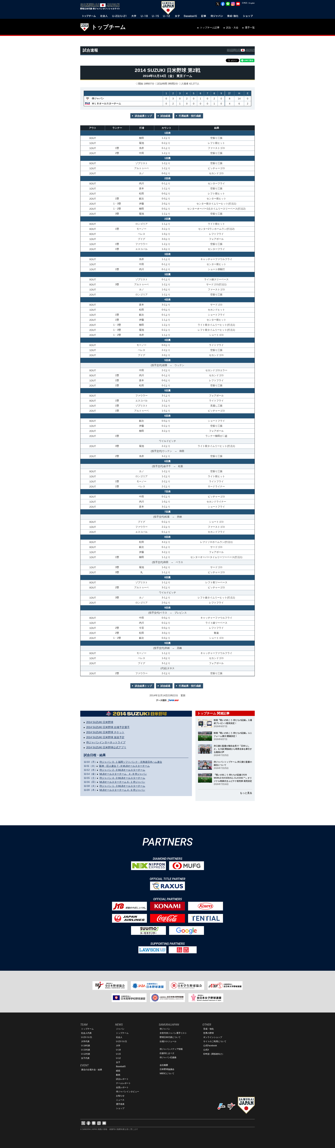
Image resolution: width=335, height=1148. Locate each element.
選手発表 (120, 1104)
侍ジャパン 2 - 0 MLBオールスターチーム (122, 770)
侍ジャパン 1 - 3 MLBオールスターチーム (122, 786)
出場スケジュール (168, 1041)
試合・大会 (232, 27)
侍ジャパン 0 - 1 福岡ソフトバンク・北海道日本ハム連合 (130, 762)
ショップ (120, 1108)
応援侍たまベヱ (167, 1053)
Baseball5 (121, 1066)
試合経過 (165, 115)
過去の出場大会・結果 (91, 1069)
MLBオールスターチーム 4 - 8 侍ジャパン (123, 774)
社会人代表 (86, 1033)
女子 (118, 1062)
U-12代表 (85, 1054)
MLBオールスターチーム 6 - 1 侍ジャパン (122, 782)
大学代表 (85, 1041)
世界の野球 (208, 1033)
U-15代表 (85, 1050)
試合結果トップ (143, 115)
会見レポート (122, 1087)
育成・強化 (208, 1029)
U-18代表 (85, 1045)
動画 (118, 1075)
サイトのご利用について (214, 1041)
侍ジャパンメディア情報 (171, 1049)
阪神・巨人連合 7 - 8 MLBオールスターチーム (124, 766)
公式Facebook (210, 1045)
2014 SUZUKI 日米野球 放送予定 (105, 737)
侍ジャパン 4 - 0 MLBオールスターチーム (122, 778)
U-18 (118, 1050)
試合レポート (122, 1079)
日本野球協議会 (167, 1069)
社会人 (119, 1037)
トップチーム (108, 27)
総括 (118, 1070)
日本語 (244, 3)
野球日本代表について (170, 1037)
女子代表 (85, 1058)
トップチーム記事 (209, 27)
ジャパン (120, 1029)
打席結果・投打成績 (190, 115)
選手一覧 (250, 27)
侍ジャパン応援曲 (168, 1057)
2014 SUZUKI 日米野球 (99, 722)
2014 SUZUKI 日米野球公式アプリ (106, 747)
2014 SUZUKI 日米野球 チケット (105, 732)
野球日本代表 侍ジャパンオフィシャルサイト (101, 6)
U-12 (118, 1058)
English (252, 3)
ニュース (120, 1100)
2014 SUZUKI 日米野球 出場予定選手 (108, 727)
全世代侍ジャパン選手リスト (173, 1033)
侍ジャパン (165, 1029)
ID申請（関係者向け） (213, 1054)
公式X (206, 1050)
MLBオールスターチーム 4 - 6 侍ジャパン (122, 790)
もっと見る (246, 793)
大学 (118, 1045)
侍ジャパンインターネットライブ (105, 742)
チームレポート (123, 1083)
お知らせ (120, 1096)
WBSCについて (167, 1073)
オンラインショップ (212, 1037)
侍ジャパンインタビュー (127, 1091)
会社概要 (164, 1065)
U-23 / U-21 (86, 1037)
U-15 (118, 1054)
